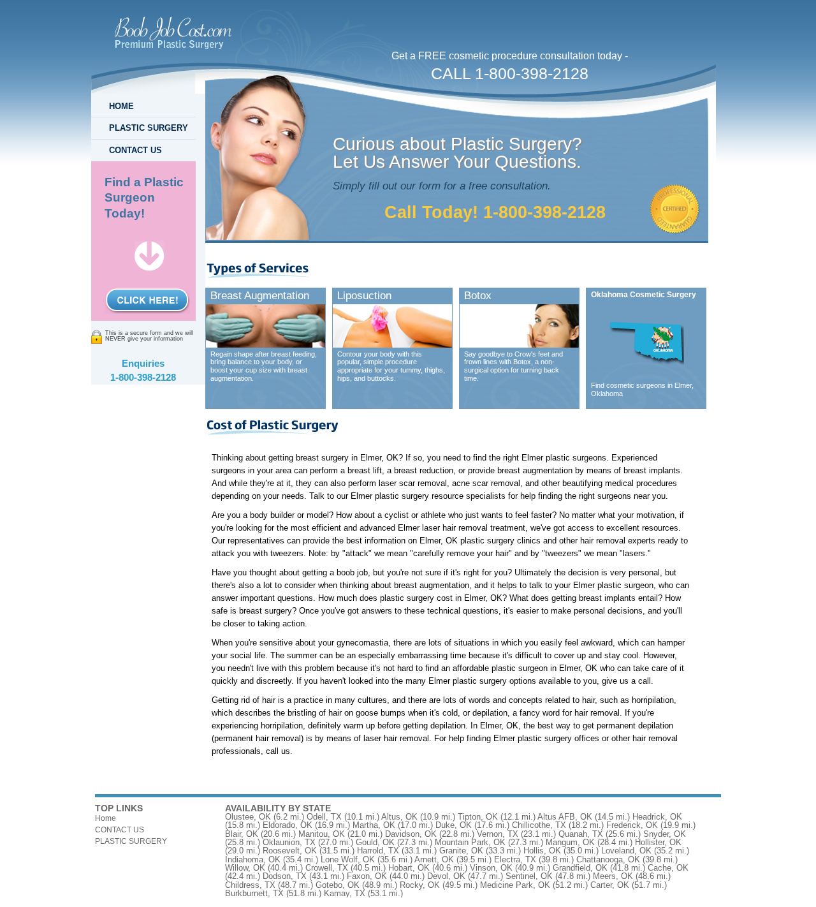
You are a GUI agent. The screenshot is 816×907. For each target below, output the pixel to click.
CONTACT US (135, 150)
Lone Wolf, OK (348, 859)
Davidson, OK (411, 834)
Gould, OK (375, 842)
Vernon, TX (497, 834)
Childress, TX (250, 885)
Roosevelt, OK (290, 850)
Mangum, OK (570, 842)
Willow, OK (245, 868)
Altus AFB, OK (564, 817)
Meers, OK (613, 876)
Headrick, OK (657, 817)
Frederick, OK (632, 825)
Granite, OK (461, 850)
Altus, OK (399, 817)
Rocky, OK (420, 885)
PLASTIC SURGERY (148, 128)
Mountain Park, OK (470, 842)
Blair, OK (241, 834)
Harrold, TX (378, 850)
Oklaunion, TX (289, 842)
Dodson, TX (285, 876)
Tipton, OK (478, 817)
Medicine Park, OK (515, 885)
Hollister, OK (658, 842)
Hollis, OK (542, 850)
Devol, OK (446, 876)
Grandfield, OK (580, 868)
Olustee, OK (248, 817)
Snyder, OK (664, 834)
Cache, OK (668, 868)
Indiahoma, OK (252, 859)
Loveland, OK (626, 850)
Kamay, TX (344, 893)
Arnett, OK (434, 859)
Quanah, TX (580, 834)
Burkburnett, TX (254, 893)
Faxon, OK (367, 876)
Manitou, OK (321, 834)
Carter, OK (609, 885)
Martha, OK (374, 825)
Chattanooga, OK (608, 859)
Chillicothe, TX (539, 825)
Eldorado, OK (287, 825)
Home (105, 818)
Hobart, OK (409, 868)
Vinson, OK (491, 868)
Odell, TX (324, 817)
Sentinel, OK (529, 876)
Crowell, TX (326, 868)
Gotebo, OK (338, 885)
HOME (121, 106)
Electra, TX (515, 859)
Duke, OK (453, 825)
